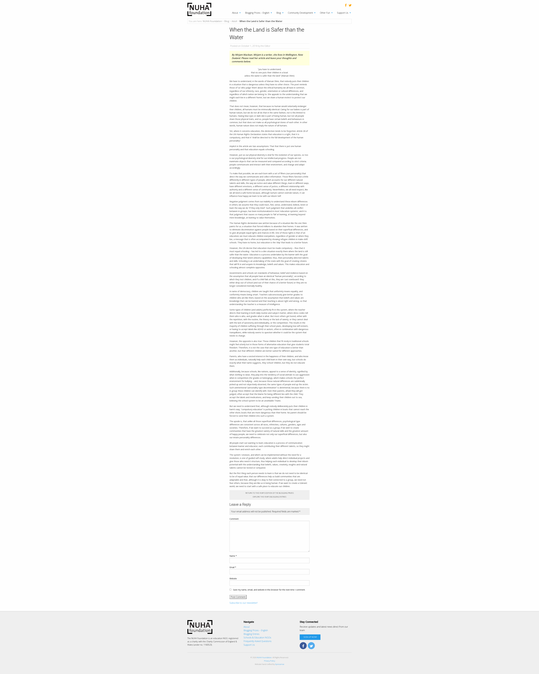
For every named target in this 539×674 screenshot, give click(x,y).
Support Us (342, 12)
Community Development (300, 12)
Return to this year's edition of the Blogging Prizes (269, 493)
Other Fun (325, 12)
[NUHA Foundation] (199, 9)
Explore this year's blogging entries (269, 497)
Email (232, 567)
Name (233, 556)
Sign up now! (310, 637)
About (235, 12)
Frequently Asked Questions (257, 641)
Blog (278, 12)
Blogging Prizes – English (257, 12)
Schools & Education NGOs (257, 637)
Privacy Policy (269, 661)
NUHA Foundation (264, 657)
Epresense (279, 664)
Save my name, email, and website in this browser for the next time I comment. (269, 589)
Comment (234, 519)
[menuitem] (234, 12)
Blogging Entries (251, 634)
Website (233, 578)
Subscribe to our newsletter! (243, 602)
